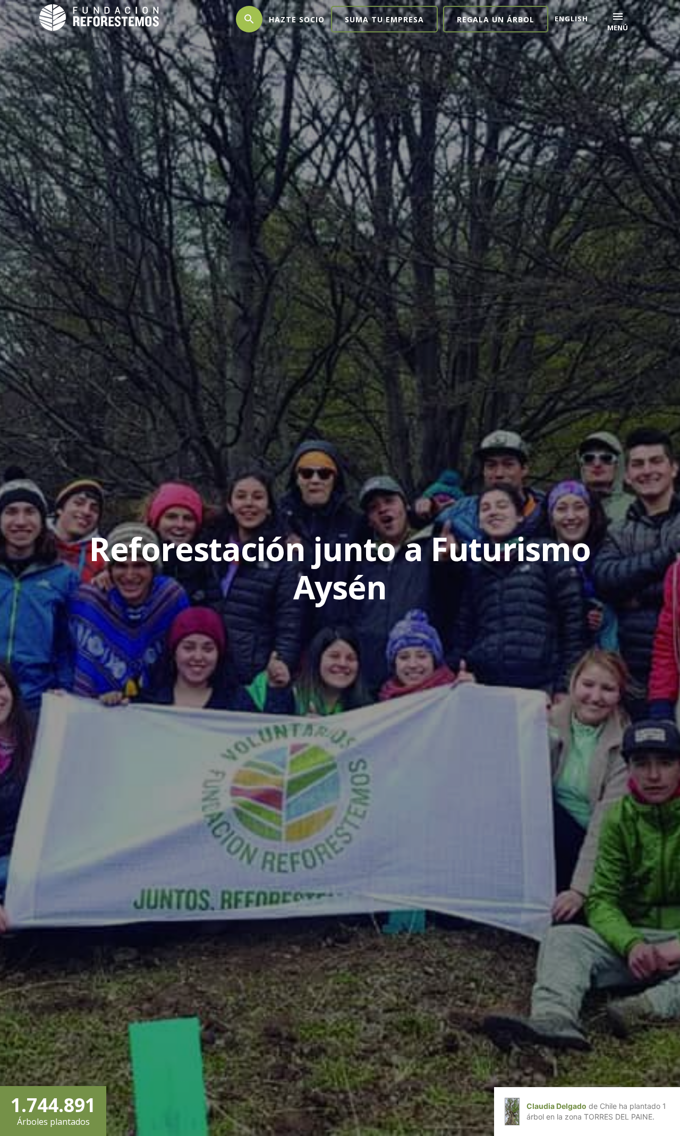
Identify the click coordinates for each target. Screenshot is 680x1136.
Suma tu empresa (384, 19)
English (571, 18)
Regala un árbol (495, 19)
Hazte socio (297, 19)
